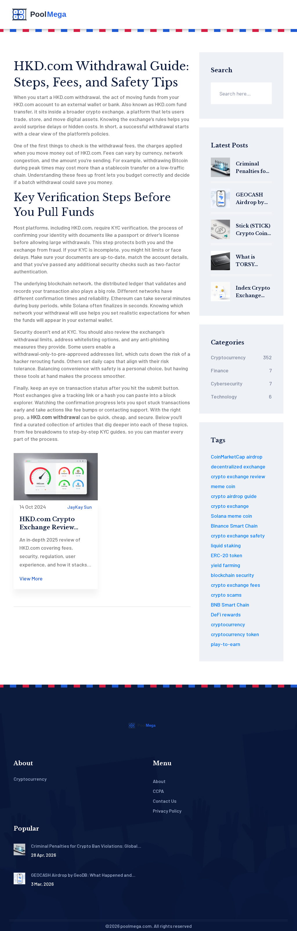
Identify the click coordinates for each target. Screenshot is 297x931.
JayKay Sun (79, 507)
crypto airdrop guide (234, 496)
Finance (241, 370)
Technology (241, 396)
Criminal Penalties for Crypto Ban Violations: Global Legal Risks (252, 168)
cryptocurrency (228, 624)
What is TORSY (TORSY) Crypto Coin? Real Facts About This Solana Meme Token (253, 261)
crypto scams (226, 594)
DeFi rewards (226, 614)
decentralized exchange (238, 466)
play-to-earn (225, 644)
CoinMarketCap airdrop (236, 456)
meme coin (223, 486)
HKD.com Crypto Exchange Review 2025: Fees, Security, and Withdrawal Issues (54, 523)
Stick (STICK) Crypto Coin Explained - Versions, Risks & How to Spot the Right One (253, 230)
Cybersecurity (241, 383)
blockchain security (232, 575)
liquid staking (226, 545)
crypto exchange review (238, 476)
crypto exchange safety (238, 535)
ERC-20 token (226, 555)
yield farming (225, 565)
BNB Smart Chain (230, 604)
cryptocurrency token (235, 634)
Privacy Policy (167, 810)
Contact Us (164, 801)
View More (31, 578)
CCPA (158, 791)
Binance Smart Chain (234, 525)
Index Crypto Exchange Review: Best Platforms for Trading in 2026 (253, 292)
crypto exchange (230, 505)
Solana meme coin (231, 515)
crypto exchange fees (235, 584)
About (159, 781)
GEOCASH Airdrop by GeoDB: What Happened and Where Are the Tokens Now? (253, 199)
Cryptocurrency (241, 357)
